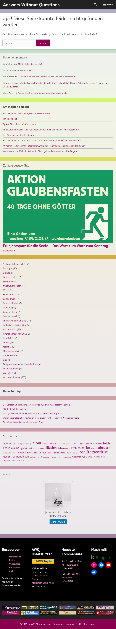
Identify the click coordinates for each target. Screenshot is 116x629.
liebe (35, 452)
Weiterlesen (9, 250)
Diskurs (6, 272)
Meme (6, 346)
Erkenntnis (8, 281)
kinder (21, 452)
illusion (51, 447)
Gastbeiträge (9, 298)
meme (56, 452)
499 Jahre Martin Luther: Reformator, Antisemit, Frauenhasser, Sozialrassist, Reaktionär (44, 145)
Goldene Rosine (10, 311)
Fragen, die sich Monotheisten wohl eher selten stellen (43, 93)
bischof (45, 444)
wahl (90, 457)
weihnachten (100, 456)
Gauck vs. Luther (11, 303)
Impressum (46, 624)
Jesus (90, 447)
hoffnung (32, 448)
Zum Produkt (58, 521)
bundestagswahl (65, 444)
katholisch (103, 447)
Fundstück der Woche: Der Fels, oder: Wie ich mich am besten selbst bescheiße (41, 129)
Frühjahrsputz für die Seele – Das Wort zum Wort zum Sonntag (55, 245)
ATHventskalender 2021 (14, 263)
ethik (82, 443)
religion (6, 456)
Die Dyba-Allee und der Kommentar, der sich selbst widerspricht (47, 76)
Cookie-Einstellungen (86, 624)
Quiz (5, 359)
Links (12, 560)
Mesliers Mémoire (11, 351)
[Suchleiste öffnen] (95, 4)
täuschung (67, 457)
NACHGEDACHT (10, 355)
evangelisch (91, 443)
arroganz (21, 444)
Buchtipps (8, 268)
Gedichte (7, 307)
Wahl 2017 (8, 372)
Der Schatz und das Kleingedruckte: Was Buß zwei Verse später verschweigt (37, 404)
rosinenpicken (20, 456)
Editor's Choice (10, 277)
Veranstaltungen (11, 368)
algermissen (9, 443)
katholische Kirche (9, 453)
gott (24, 447)
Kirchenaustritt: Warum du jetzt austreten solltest (26, 113)
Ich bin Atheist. (10, 118)
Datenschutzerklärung (63, 624)
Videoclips (14, 563)
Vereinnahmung (79, 456)
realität (75, 453)
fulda (106, 443)
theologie (53, 457)
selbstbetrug (35, 457)
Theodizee (45, 457)
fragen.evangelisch (12, 285)
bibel (36, 443)
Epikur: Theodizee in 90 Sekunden (19, 124)
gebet (6, 448)
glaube (15, 448)
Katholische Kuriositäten (14, 324)
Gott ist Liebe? (10, 316)
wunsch (6, 460)
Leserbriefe (8, 338)
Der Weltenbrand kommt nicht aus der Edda (23, 422)
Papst (69, 453)
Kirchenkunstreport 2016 (15, 333)
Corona (75, 443)
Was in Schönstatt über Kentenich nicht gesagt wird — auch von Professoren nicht (41, 417)
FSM (5, 290)
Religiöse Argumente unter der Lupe (20, 364)
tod (60, 457)
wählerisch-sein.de (19, 461)
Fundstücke (8, 294)
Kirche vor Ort (9, 329)
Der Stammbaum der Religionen (18, 134)
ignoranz (41, 448)
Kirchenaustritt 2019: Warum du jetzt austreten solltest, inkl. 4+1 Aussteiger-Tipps (42, 140)
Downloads (15, 556)
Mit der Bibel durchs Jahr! (30, 64)
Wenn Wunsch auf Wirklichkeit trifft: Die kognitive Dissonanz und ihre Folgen (40, 151)
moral (62, 452)
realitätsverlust (94, 452)
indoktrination (63, 448)
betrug (28, 444)
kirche (28, 452)
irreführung (77, 448)
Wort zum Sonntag (12, 377)
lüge (49, 452)
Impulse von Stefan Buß (14, 320)
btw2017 (53, 443)
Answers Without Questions (31, 4)
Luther (6, 342)
